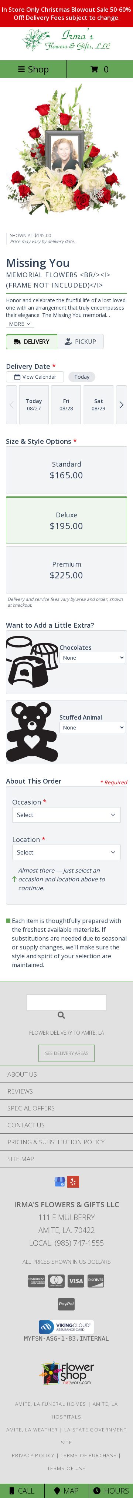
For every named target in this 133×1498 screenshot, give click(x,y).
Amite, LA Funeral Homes (50, 1404)
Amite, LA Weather (32, 1429)
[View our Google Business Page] (60, 1185)
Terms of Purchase (88, 1455)
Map (69, 1491)
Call (24, 1491)
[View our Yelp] (73, 1185)
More (16, 323)
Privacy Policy (33, 1455)
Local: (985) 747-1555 (66, 1243)
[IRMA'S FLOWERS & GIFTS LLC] (66, 49)
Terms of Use (66, 1468)
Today (81, 376)
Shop (38, 69)
